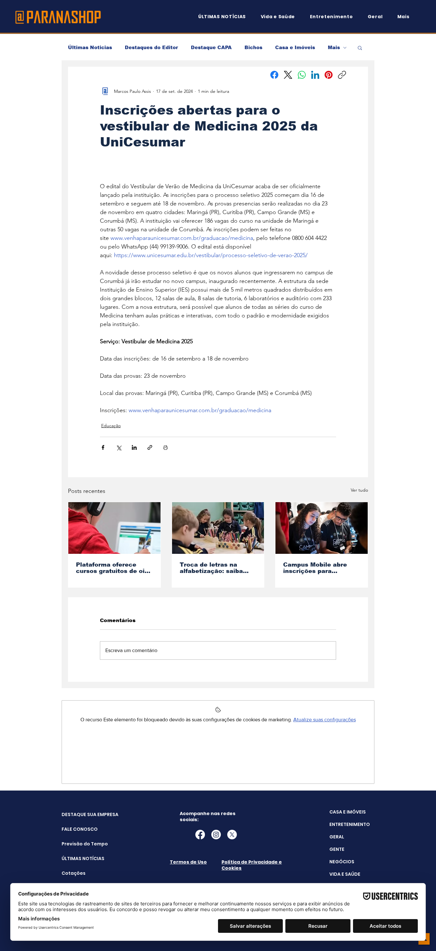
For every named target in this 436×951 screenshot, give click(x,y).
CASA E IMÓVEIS (347, 812)
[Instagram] (216, 834)
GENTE (336, 849)
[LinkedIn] (315, 75)
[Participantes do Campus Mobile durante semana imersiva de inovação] (321, 528)
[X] (232, 834)
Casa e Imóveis (295, 47)
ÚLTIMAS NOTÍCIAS (78, 858)
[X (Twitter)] (288, 75)
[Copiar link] (342, 75)
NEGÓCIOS (341, 861)
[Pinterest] (329, 75)
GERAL (336, 837)
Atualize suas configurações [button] (324, 719)
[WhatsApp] (302, 75)
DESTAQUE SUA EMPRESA (78, 814)
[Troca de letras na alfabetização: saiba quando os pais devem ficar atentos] (218, 528)
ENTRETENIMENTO (349, 824)
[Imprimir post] (165, 447)
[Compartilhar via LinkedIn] (134, 447)
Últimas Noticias (90, 47)
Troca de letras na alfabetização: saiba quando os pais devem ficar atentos (215, 567)
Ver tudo (359, 490)
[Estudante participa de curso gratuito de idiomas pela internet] (114, 528)
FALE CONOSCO (78, 829)
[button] (406, 16)
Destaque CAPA (211, 47)
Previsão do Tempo (78, 844)
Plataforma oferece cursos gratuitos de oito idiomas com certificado (114, 567)
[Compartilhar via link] (150, 447)
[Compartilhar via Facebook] (103, 447)
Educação (111, 425)
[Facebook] (274, 75)
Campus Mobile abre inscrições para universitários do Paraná (321, 567)
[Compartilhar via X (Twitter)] (119, 447)
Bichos (253, 47)
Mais (334, 47)
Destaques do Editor (151, 47)
